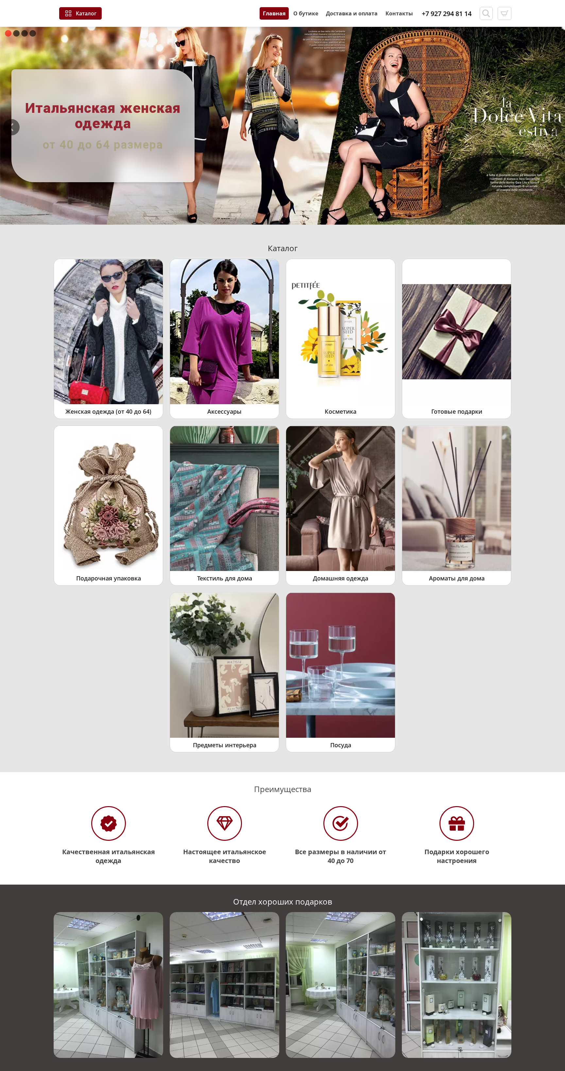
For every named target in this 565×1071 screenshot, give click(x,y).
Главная (274, 13)
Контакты (399, 13)
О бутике (305, 13)
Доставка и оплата (352, 13)
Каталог (86, 13)
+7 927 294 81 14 (446, 13)
